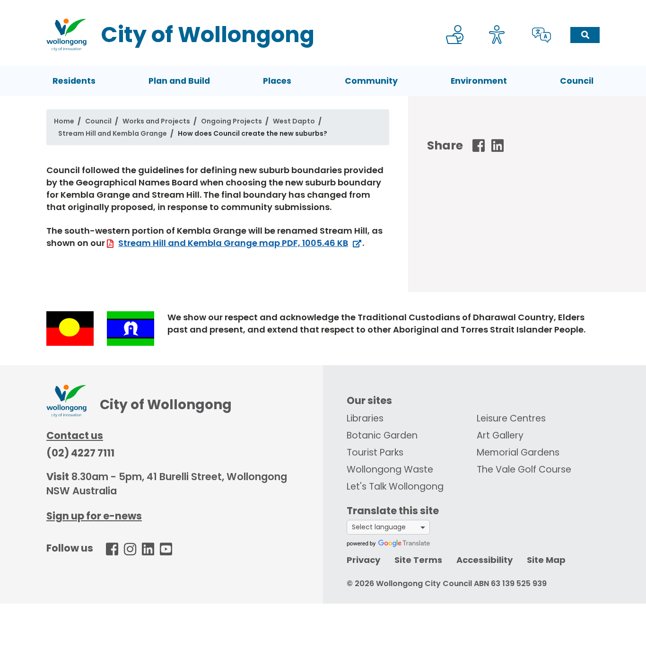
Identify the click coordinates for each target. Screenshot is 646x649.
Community (371, 81)
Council (577, 81)
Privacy (363, 560)
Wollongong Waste (390, 469)
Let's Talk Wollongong (395, 486)
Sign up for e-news (94, 516)
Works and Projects (156, 121)
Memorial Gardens (518, 452)
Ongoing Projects (231, 121)
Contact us (74, 435)
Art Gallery (500, 435)
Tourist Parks (375, 452)
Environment (479, 81)
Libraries (365, 418)
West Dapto (294, 121)
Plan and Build (179, 81)
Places (277, 81)
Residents (74, 81)
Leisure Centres (511, 418)
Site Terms (418, 560)
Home (64, 121)
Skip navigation (325, 6)
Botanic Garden (382, 435)
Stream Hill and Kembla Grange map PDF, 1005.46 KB (233, 243)
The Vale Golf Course (524, 469)
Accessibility (484, 560)
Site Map (546, 560)
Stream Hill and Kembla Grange (112, 133)
